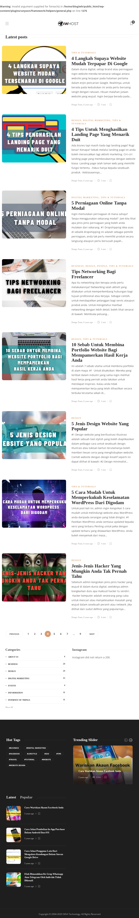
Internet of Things (36, 699)
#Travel (13, 759)
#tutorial (29, 759)
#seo (46, 753)
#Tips (58, 753)
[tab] (11, 797)
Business (77, 266)
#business (14, 748)
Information (36, 692)
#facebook (14, 753)
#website (46, 759)
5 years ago (83, 777)
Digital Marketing (97, 120)
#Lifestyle (32, 753)
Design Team (76, 105)
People (102, 266)
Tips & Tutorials (83, 53)
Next (91, 634)
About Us (36, 656)
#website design (17, 765)
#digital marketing (36, 748)
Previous (14, 634)
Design (76, 120)
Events (36, 685)
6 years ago (88, 105)
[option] (103, 765)
